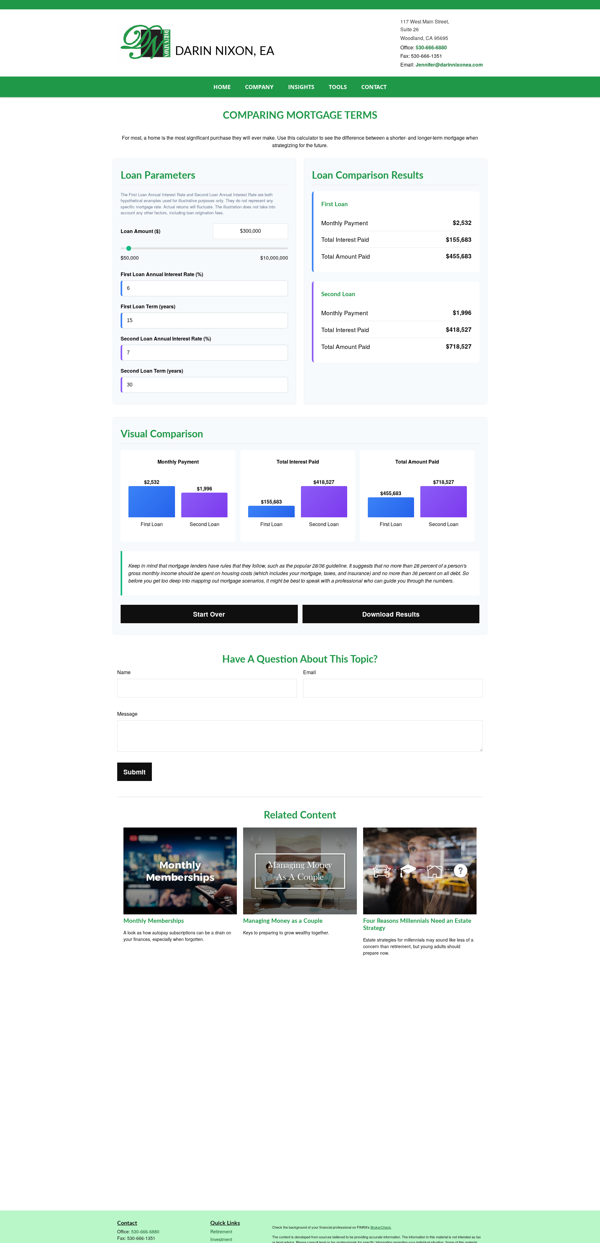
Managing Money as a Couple (282, 921)
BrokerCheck (381, 1227)
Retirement (221, 1231)
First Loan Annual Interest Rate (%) (162, 274)
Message (127, 713)
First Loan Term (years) (148, 306)
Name (124, 672)
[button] (222, 87)
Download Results (391, 614)
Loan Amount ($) (140, 231)
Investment (221, 1239)
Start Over (209, 614)
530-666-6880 (431, 47)
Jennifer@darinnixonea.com (449, 64)
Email (309, 672)
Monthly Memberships (153, 921)
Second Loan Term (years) (152, 370)
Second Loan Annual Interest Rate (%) (166, 338)
